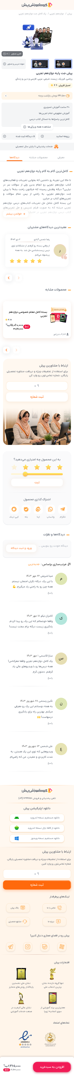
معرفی (61, 157)
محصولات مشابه (38, 157)
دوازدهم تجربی (57, 13)
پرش (69, 13)
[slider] (25, 474)
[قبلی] (18, 277)
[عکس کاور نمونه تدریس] (63, 64)
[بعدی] (8, 277)
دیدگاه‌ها (14, 157)
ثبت (37, 482)
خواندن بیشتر (14, 214)
